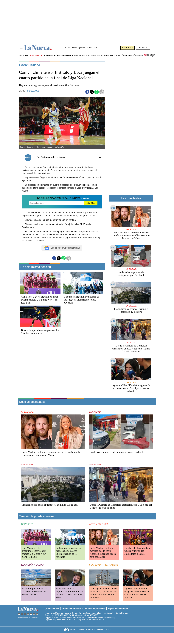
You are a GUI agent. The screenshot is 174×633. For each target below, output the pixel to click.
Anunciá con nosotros (72, 608)
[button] (87, 92)
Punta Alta (36, 55)
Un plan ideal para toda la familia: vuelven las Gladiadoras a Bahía (137, 551)
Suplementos (93, 55)
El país (57, 55)
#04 (113, 321)
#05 (113, 360)
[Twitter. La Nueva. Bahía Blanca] (25, 614)
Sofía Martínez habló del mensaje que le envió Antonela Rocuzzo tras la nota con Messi (131, 235)
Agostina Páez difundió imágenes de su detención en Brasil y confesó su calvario (131, 388)
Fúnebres (138, 55)
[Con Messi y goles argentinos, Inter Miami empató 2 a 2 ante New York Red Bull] (40, 283)
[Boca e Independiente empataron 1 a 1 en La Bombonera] (40, 316)
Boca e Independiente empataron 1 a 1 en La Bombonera (40, 332)
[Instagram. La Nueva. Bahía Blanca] (28, 614)
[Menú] (21, 48)
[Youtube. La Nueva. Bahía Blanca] (31, 614)
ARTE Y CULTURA (98, 524)
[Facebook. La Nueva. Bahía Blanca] (22, 614)
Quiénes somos (52, 608)
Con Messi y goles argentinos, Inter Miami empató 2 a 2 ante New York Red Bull (39, 299)
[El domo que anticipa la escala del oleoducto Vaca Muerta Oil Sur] (36, 577)
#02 (113, 247)
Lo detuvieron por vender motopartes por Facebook (131, 274)
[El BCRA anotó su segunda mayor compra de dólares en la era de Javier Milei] (70, 577)
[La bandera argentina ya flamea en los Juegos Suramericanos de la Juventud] (83, 283)
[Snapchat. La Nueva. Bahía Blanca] (34, 614)
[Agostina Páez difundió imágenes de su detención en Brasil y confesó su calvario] (131, 369)
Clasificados (108, 55)
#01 (113, 208)
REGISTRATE (127, 48)
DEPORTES (27, 524)
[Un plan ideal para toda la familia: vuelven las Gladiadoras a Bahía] (138, 537)
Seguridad (79, 55)
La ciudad (24, 55)
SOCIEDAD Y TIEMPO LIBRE (104, 565)
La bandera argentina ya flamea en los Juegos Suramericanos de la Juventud (81, 299)
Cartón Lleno (124, 55)
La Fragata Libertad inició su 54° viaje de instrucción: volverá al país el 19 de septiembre (104, 593)
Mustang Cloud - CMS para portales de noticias (90, 629)
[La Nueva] (38, 47)
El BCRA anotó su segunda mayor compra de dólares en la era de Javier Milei (69, 593)
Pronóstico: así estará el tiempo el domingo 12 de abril (131, 310)
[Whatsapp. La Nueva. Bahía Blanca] (19, 614)
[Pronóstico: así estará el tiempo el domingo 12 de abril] (131, 292)
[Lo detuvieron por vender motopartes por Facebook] (131, 256)
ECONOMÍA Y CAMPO (32, 565)
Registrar (90, 203)
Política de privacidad (95, 608)
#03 (113, 284)
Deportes (67, 55)
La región (48, 55)
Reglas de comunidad (118, 608)
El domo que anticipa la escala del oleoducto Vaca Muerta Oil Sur (35, 591)
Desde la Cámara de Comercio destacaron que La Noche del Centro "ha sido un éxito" (131, 348)
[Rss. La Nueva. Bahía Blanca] (37, 614)
